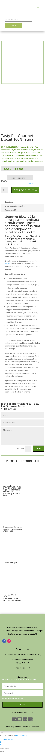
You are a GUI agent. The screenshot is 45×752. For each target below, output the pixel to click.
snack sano (38, 161)
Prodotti (18, 726)
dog (2, 155)
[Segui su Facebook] (4, 641)
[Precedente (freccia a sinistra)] (1, 751)
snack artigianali (16, 158)
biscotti (17, 150)
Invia (38, 448)
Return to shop (21, 735)
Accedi (22, 704)
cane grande (31, 152)
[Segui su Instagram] (9, 641)
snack (7, 158)
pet (2, 158)
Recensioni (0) (10, 210)
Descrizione (9, 202)
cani (38, 152)
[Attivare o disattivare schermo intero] (6, 748)
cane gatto (21, 152)
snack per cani (13, 161)
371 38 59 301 (17, 660)
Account (9, 726)
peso (4, 180)
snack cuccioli (29, 158)
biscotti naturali (27, 150)
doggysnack (10, 155)
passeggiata (20, 155)
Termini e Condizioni (31, 726)
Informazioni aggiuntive (15, 206)
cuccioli (7, 264)
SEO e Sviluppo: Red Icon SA (22, 712)
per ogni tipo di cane (34, 155)
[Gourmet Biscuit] (22, 130)
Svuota (30, 183)
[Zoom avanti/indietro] (8, 748)
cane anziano (10, 152)
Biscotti (30, 147)
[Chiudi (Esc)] (1, 748)
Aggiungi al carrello (25, 190)
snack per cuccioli (26, 161)
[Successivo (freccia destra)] (3, 751)
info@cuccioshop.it (22, 668)
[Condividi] (3, 748)
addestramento (7, 150)
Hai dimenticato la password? (12, 699)
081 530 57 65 (28, 660)
